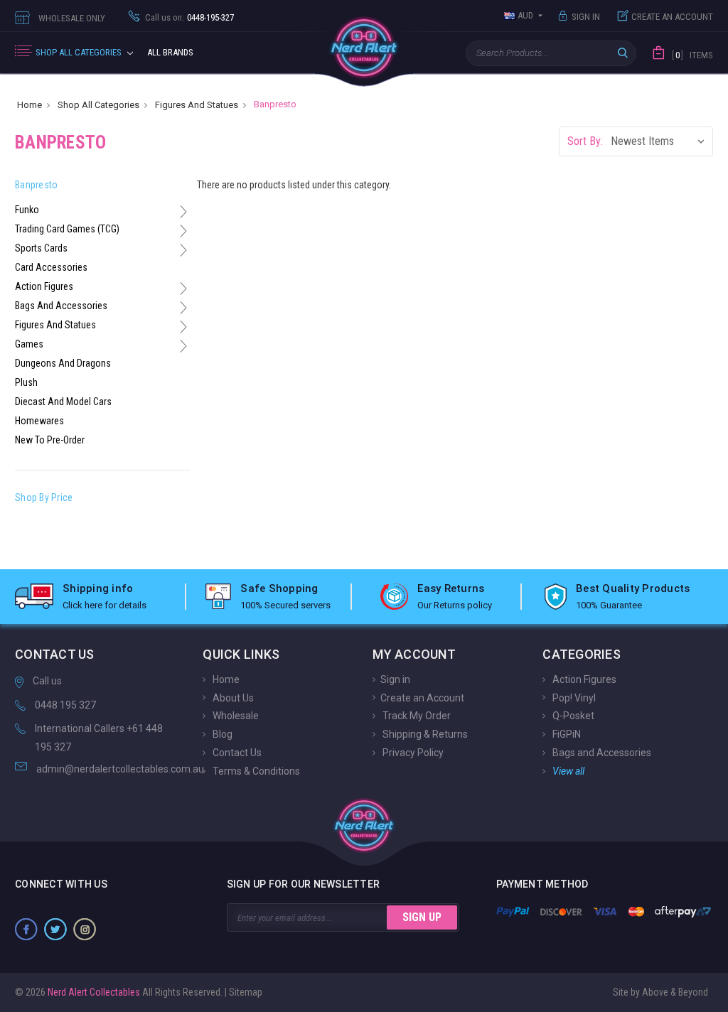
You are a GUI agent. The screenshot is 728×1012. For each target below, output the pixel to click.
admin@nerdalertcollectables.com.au (120, 769)
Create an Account (672, 16)
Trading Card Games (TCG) (67, 229)
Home (225, 679)
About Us (232, 697)
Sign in (586, 16)
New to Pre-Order (50, 440)
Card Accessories (51, 267)
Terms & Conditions (255, 771)
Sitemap (245, 992)
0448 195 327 (65, 705)
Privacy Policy (412, 752)
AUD (525, 15)
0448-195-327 (210, 17)
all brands (170, 52)
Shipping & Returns (424, 734)
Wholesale (234, 715)
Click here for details (104, 605)
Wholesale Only (71, 18)
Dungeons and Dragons (63, 363)
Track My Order (415, 715)
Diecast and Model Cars (63, 401)
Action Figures (44, 286)
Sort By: (585, 141)
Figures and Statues (55, 324)
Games (29, 344)
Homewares (39, 420)
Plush (26, 382)
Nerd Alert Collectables (93, 992)
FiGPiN (565, 734)
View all (567, 771)
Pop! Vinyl (573, 697)
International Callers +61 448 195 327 (99, 738)
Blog (221, 734)
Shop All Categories (80, 52)
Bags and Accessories (61, 305)
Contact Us (236, 752)
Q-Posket (572, 715)
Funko (27, 209)
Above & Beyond (675, 992)
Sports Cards (41, 248)
